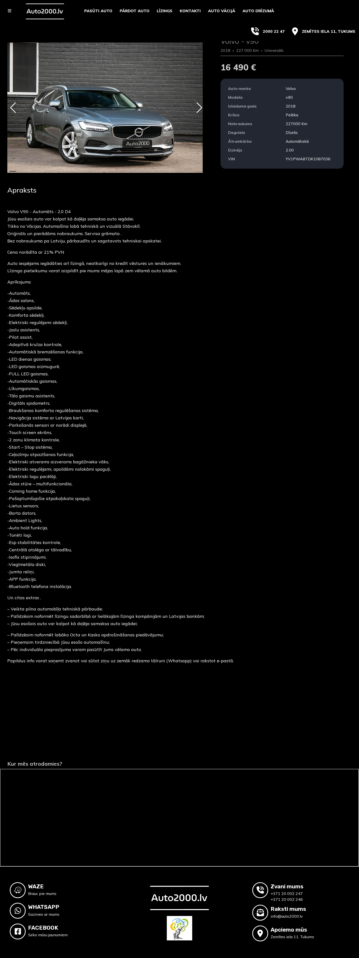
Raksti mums (288, 908)
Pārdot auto (134, 10)
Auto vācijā (221, 10)
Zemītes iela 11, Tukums (328, 31)
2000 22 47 (274, 31)
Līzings (164, 10)
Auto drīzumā (258, 10)
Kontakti (190, 10)
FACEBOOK (43, 927)
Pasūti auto (98, 10)
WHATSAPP (43, 907)
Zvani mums (287, 886)
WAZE (36, 886)
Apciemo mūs (289, 929)
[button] (13, 107)
